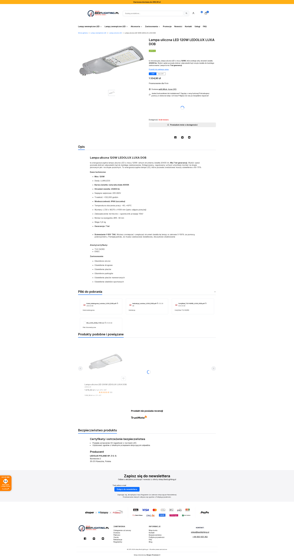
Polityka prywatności (156, 537)
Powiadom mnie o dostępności (184, 125)
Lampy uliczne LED (115, 33)
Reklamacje (117, 540)
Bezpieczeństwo (155, 535)
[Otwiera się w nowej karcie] (175, 137)
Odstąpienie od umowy (122, 530)
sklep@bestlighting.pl (200, 532)
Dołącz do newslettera (127, 489)
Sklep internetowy (146, 555)
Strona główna (83, 33)
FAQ (150, 540)
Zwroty (116, 537)
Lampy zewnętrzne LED (98, 33)
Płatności (116, 535)
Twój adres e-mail (119, 485)
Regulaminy (117, 542)
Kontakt (151, 533)
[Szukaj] (186, 13)
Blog (150, 542)
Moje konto (153, 530)
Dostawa (116, 533)
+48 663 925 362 (200, 537)
